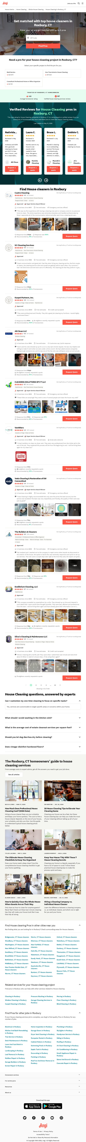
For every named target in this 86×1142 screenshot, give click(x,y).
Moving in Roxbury (64, 996)
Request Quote (72, 236)
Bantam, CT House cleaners (41, 972)
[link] (7, 162)
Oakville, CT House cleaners (41, 951)
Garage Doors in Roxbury (40, 1030)
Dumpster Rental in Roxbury (41, 1038)
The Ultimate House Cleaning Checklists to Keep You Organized (20, 858)
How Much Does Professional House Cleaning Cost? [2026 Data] (21, 809)
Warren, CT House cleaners (15, 973)
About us (8, 1093)
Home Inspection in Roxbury (41, 1027)
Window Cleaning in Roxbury (16, 1000)
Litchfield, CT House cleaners (68, 963)
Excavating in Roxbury (39, 1053)
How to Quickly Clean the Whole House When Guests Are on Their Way (22, 902)
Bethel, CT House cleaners (67, 945)
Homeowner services (12, 1075)
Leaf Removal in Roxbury (14, 1054)
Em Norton (48, 804)
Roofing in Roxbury (64, 1042)
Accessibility (42, 1134)
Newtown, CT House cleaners (42, 962)
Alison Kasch (10, 898)
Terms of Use (37, 1131)
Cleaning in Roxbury (12, 996)
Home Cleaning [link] (21, 9)
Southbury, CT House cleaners (16, 952)
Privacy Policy (48, 1131)
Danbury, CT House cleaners (67, 948)
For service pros (10, 1081)
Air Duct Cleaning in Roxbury (68, 1046)
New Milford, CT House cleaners (17, 948)
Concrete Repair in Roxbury (67, 1063)
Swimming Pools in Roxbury (41, 1046)
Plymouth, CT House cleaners (68, 967)
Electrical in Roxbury (13, 1027)
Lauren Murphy (50, 853)
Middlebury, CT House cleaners (16, 963)
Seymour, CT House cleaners (42, 976)
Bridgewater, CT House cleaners (17, 937)
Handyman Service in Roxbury (68, 1034)
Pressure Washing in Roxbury (42, 996)
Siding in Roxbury (63, 1038)
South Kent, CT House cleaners (68, 960)
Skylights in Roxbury (64, 1030)
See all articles (14, 774)
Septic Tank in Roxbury (39, 1049)
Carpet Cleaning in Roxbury (15, 1004)
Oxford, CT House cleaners (67, 937)
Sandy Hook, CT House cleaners (43, 958)
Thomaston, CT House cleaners (68, 952)
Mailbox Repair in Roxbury (15, 1058)
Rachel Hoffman (50, 898)
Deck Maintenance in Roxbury (16, 1041)
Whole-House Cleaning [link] (36, 9)
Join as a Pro (71, 4)
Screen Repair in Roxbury (14, 1066)
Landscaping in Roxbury (14, 1051)
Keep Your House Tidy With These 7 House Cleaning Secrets (60, 858)
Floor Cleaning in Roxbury (66, 1000)
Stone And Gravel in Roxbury (68, 1059)
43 (55, 685)
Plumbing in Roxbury (65, 1027)
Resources (8, 1087)
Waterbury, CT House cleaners (68, 941)
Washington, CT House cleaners (17, 945)
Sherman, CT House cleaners (42, 941)
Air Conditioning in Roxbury (67, 1049)
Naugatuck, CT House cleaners (68, 956)
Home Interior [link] (9, 9)
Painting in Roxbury (38, 1057)
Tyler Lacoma (10, 853)
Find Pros (43, 46)
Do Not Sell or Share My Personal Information (43, 1137)
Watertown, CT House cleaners (42, 955)
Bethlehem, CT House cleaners (16, 960)
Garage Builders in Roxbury (15, 1062)
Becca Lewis (9, 804)
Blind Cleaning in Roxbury (66, 1004)
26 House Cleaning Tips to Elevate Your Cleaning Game (62, 809)
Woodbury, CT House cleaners (16, 941)
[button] (21, 224)
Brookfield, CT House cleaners (16, 956)
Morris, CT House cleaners (41, 937)
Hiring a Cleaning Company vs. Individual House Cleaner (58, 902)
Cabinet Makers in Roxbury (41, 1042)
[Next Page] (60, 685)
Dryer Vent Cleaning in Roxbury (43, 1034)
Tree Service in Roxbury (14, 1037)
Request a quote (12, 169)
